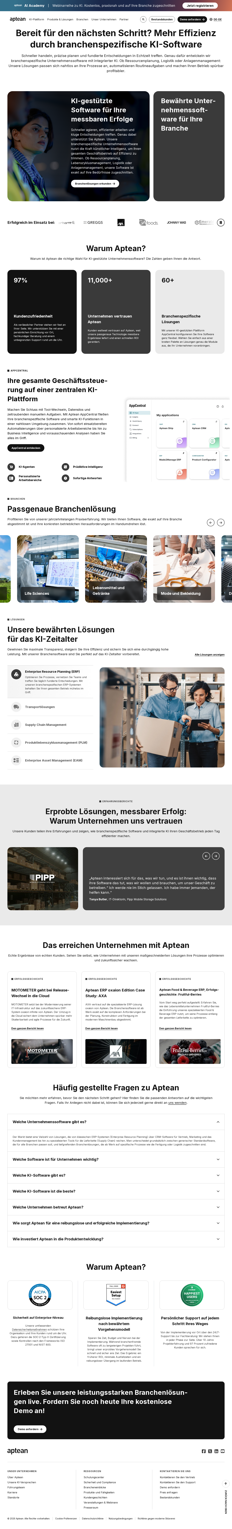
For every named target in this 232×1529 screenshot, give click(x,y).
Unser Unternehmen (103, 19)
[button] (48, 569)
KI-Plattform (36, 19)
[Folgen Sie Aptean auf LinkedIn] (216, 1451)
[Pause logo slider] (221, 222)
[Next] (221, 522)
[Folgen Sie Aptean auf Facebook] (204, 1451)
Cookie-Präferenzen (66, 1518)
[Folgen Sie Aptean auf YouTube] (223, 1451)
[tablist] (50, 717)
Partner (124, 19)
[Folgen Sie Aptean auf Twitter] (210, 1451)
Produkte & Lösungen (60, 19)
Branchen (82, 19)
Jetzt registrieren (200, 6)
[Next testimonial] (216, 856)
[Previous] (210, 522)
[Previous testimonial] (206, 856)
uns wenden (177, 1103)
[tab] (50, 681)
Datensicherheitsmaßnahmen (29, 1329)
